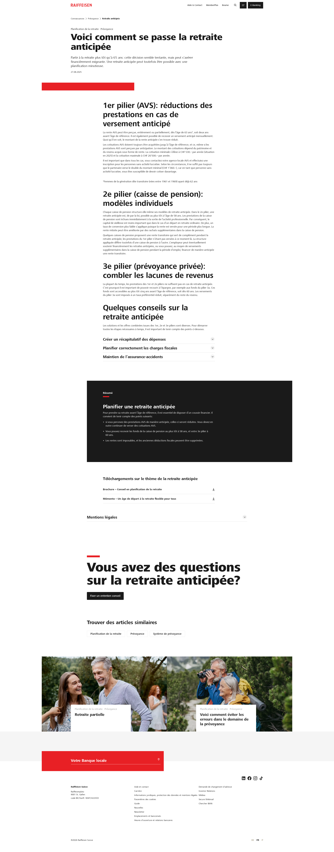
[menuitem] (194, 5)
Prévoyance (137, 633)
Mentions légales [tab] (102, 517)
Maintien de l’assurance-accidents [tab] (133, 357)
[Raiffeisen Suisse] (81, 5)
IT (262, 840)
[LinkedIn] (244, 778)
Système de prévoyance (167, 633)
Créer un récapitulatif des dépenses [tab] (134, 339)
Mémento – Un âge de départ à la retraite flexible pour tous (139, 498)
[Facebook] (249, 778)
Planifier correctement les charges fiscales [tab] (140, 348)
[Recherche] (235, 5)
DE (252, 840)
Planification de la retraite (105, 633)
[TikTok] (261, 778)
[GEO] (159, 759)
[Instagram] (255, 778)
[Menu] (243, 5)
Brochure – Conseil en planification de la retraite (132, 489)
